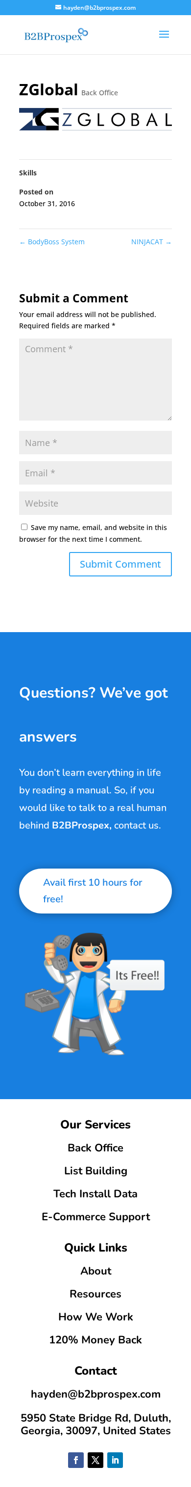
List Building (95, 1171)
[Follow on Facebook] (76, 1460)
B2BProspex (80, 825)
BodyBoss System (52, 241)
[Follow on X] (95, 1460)
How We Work (95, 1317)
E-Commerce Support (96, 1217)
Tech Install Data (95, 1194)
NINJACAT (151, 241)
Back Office (99, 92)
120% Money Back (95, 1340)
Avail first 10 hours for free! (92, 891)
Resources (95, 1294)
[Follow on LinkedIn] (115, 1460)
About (95, 1271)
